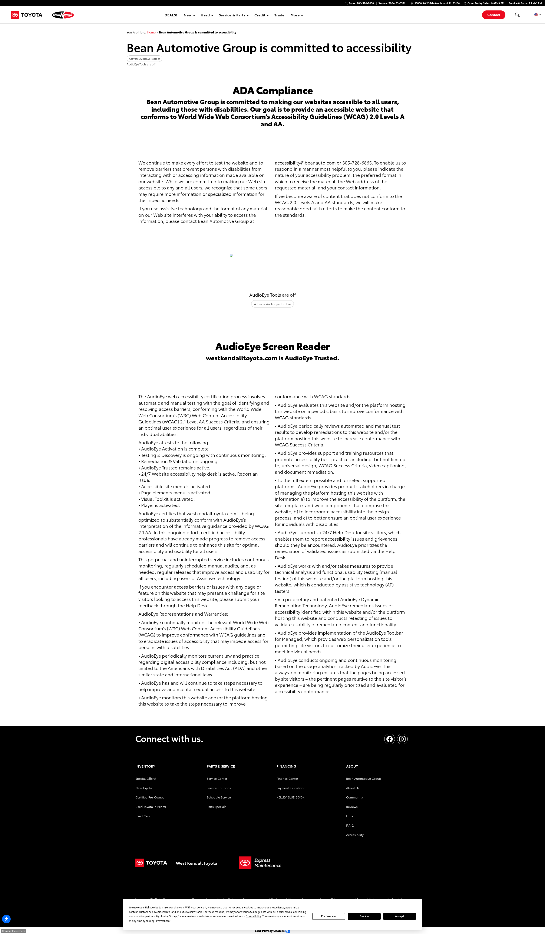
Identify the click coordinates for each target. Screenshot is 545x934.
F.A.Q (350, 825)
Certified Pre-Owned (150, 797)
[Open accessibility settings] (6, 919)
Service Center (217, 778)
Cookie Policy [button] (253, 916)
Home (151, 32)
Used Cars (142, 816)
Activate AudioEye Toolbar (144, 58)
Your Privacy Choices (270, 930)
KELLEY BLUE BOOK (290, 797)
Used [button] (205, 15)
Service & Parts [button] (232, 15)
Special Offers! (145, 778)
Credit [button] (259, 15)
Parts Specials (216, 806)
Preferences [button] (163, 921)
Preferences (329, 916)
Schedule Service (219, 797)
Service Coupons (219, 788)
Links (349, 816)
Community (354, 797)
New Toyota (143, 788)
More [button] (295, 15)
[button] (517, 14)
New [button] (188, 15)
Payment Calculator (290, 788)
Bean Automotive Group (363, 778)
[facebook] (389, 739)
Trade (279, 14)
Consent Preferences (13, 931)
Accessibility (355, 835)
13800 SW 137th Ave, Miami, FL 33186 (437, 3)
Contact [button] (493, 14)
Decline (364, 916)
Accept (399, 916)
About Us (352, 788)
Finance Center (287, 778)
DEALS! (171, 14)
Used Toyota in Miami (150, 806)
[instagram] (402, 739)
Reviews (352, 806)
